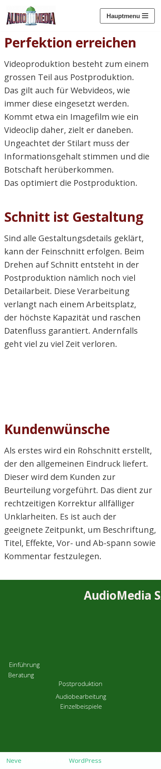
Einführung (15, 4)
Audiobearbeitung (81, 696)
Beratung (21, 675)
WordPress (85, 760)
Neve (13, 760)
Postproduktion (80, 683)
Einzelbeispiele (81, 706)
